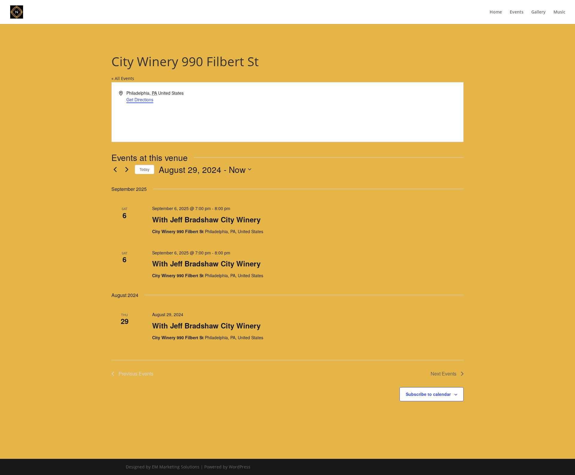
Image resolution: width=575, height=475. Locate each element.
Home (496, 12)
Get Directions (139, 99)
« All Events (122, 78)
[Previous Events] (115, 169)
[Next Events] (126, 169)
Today (144, 169)
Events (516, 12)
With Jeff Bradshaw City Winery (206, 219)
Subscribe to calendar (428, 394)
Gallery (538, 12)
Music (559, 12)
